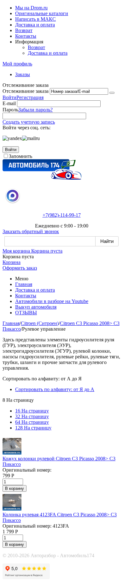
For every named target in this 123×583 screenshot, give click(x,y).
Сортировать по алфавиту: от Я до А (54, 389)
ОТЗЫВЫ (26, 312)
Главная (23, 284)
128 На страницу (33, 427)
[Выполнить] (111, 93)
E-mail (9, 103)
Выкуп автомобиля (35, 307)
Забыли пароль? (35, 109)
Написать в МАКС (35, 19)
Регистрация (30, 97)
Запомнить (20, 156)
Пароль (10, 109)
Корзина (11, 262)
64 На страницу (32, 422)
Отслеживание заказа (26, 91)
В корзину (14, 488)
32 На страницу (32, 416)
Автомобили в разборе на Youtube (51, 301)
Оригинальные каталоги (41, 13)
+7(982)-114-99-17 (62, 215)
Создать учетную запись (29, 122)
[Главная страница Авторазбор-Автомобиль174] (42, 178)
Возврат (23, 30)
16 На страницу (32, 410)
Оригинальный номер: (27, 470)
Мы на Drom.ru (31, 7)
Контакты (25, 36)
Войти (9, 97)
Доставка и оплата (35, 24)
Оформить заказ (20, 268)
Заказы (22, 74)
